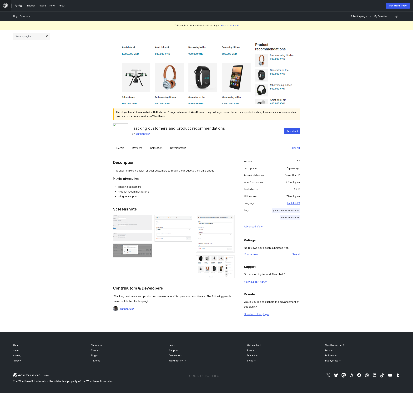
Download (292, 131)
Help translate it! (230, 25)
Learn (172, 345)
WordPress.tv (177, 360)
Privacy (17, 360)
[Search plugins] (47, 36)
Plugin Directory (21, 16)
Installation (156, 148)
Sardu (47, 375)
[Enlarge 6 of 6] (230, 259)
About (16, 345)
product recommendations (286, 210)
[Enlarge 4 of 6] (188, 219)
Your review (251, 254)
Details (120, 148)
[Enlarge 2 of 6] (147, 237)
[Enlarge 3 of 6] (147, 247)
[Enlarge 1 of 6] (147, 219)
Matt (329, 350)
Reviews (137, 148)
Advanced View (253, 226)
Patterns (95, 360)
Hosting (17, 355)
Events (250, 350)
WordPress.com (335, 345)
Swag (251, 360)
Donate (252, 355)
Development (178, 148)
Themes (95, 350)
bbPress (331, 355)
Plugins (95, 355)
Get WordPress (398, 5)
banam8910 (143, 133)
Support (295, 148)
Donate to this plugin (256, 314)
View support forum (255, 281)
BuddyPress (333, 360)
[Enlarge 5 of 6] (230, 219)
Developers (175, 355)
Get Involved (254, 345)
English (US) (293, 203)
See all (296, 254)
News (16, 350)
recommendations (290, 217)
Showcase (96, 345)
